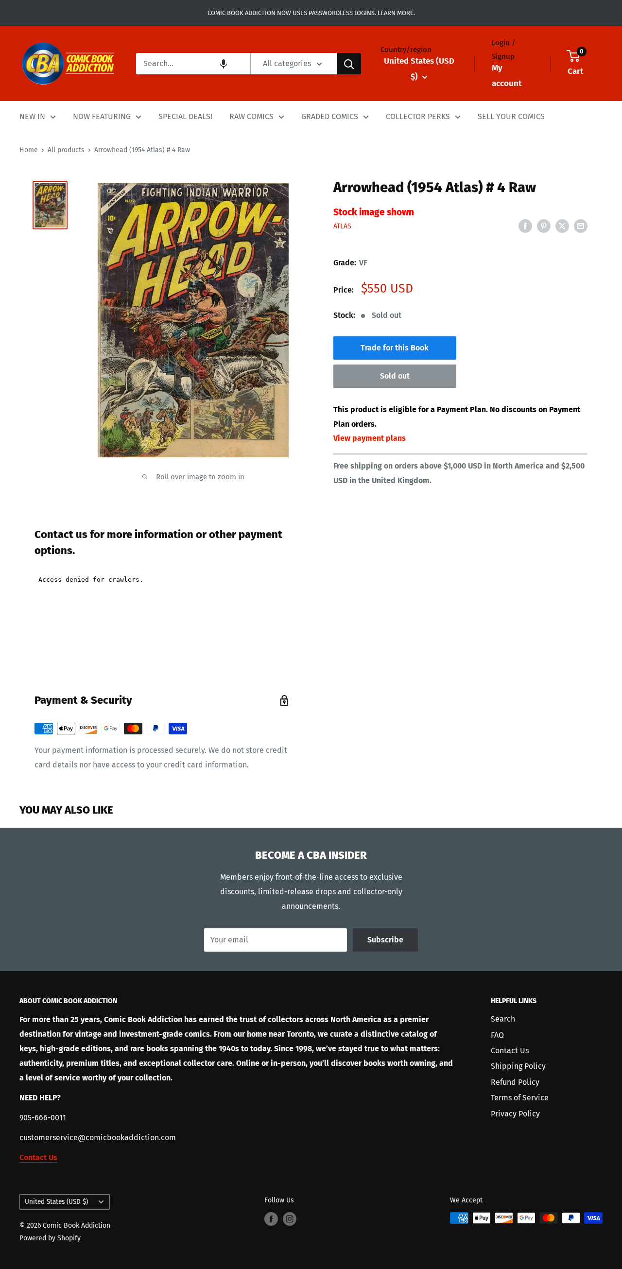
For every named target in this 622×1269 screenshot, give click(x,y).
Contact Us (510, 1050)
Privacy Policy (515, 1113)
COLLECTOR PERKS (418, 116)
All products (66, 150)
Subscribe (385, 939)
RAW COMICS (251, 116)
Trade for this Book (395, 347)
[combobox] (193, 63)
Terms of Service (520, 1097)
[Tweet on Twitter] (562, 225)
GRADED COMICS (329, 116)
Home (28, 150)
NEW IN (32, 116)
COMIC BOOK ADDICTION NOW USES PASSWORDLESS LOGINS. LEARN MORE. (311, 13)
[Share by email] (580, 225)
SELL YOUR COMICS (511, 116)
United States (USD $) (56, 1202)
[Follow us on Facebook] (271, 1219)
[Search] (349, 63)
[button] (223, 63)
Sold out (395, 376)
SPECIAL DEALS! (185, 116)
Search (503, 1019)
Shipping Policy (518, 1066)
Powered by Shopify (50, 1238)
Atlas (342, 226)
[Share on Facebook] (525, 225)
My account (506, 75)
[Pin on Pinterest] (544, 225)
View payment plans (369, 438)
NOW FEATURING (102, 116)
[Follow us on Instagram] (289, 1219)
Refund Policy (515, 1082)
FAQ (497, 1035)
